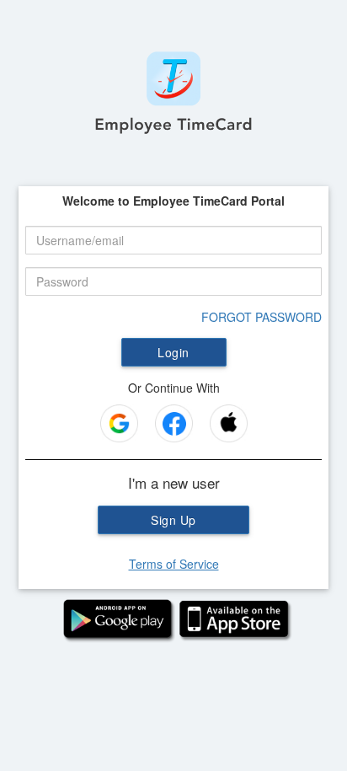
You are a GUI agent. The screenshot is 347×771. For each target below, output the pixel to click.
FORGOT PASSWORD (261, 316)
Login (173, 352)
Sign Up (173, 519)
